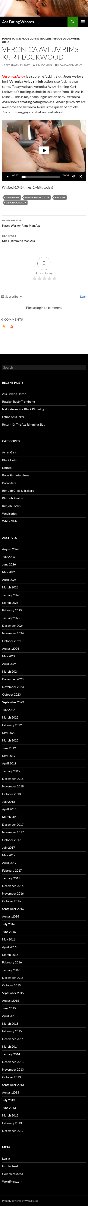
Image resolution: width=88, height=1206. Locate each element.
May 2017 (8, 855)
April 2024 (9, 664)
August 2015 (10, 1000)
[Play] (8, 177)
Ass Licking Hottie (14, 394)
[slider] (41, 177)
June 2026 (9, 564)
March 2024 (10, 671)
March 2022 (10, 717)
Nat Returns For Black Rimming (23, 409)
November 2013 (13, 1069)
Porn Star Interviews (15, 475)
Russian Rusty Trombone (18, 401)
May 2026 (8, 572)
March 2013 (10, 1115)
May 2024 (8, 656)
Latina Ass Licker (13, 417)
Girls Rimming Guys (37, 197)
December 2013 (12, 1062)
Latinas (7, 467)
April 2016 (9, 947)
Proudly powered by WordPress (20, 1200)
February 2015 (12, 1031)
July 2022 (8, 710)
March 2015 (10, 1023)
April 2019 (9, 763)
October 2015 (11, 985)
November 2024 (13, 633)
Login (83, 296)
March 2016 (10, 954)
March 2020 (10, 740)
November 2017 (13, 832)
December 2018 (12, 778)
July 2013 (8, 1100)
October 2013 (11, 1077)
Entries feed (10, 1166)
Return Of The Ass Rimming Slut (23, 424)
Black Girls (9, 460)
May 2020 (8, 732)
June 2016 (9, 931)
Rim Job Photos (12, 498)
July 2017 (8, 847)
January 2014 (11, 1054)
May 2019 (8, 755)
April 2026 (9, 579)
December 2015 (12, 977)
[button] (44, 150)
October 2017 (11, 840)
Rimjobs (60, 197)
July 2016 (8, 924)
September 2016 (13, 909)
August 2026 (10, 549)
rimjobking (44, 65)
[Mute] (73, 177)
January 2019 (11, 771)
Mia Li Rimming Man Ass (18, 238)
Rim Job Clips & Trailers (35, 38)
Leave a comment (70, 65)
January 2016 (11, 970)
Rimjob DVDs (61, 38)
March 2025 (10, 602)
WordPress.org (12, 1181)
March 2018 (10, 817)
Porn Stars (10, 38)
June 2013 (9, 1107)
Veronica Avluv (16, 202)
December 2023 (12, 679)
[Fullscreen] (80, 177)
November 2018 (13, 786)
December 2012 (12, 1130)
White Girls (9, 521)
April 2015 (9, 1016)
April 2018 (9, 809)
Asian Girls (9, 452)
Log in (6, 1158)
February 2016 (12, 962)
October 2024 (11, 641)
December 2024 (12, 625)
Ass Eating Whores (18, 21)
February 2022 (12, 725)
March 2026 (10, 587)
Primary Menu (83, 22)
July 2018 (8, 801)
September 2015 (13, 993)
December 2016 (12, 886)
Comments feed (12, 1174)
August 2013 (10, 1092)
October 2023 (11, 694)
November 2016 (13, 893)
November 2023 (13, 687)
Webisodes (9, 513)
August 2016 (10, 916)
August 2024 (10, 648)
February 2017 (12, 870)
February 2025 (12, 610)
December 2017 (12, 824)
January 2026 (11, 595)
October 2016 (11, 901)
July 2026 (8, 556)
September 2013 (13, 1085)
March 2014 (10, 1046)
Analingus (12, 197)
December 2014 (12, 1039)
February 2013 (12, 1123)
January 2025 (11, 618)
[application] (44, 150)
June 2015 (9, 1008)
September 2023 (13, 702)
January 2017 (11, 878)
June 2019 (9, 748)
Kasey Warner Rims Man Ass (21, 223)
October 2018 (11, 794)
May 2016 (8, 939)
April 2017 (9, 863)
